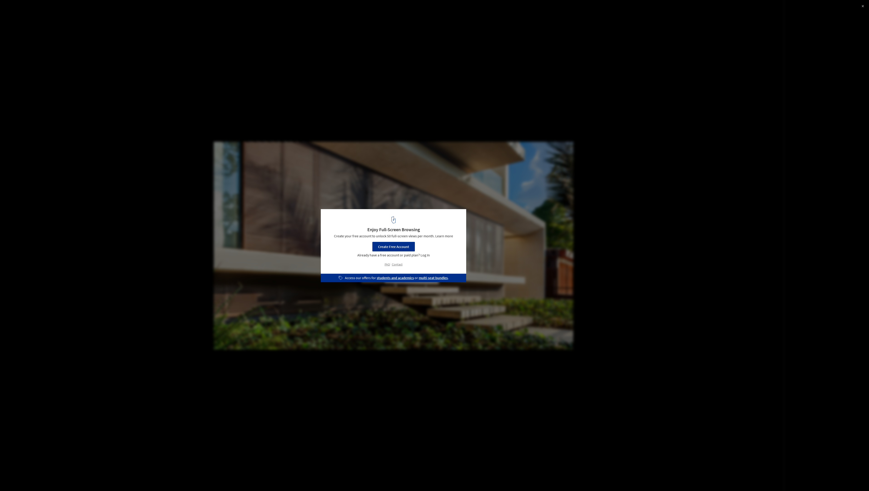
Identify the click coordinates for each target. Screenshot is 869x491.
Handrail (52, 479)
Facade (32, 479)
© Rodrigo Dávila (17, 15)
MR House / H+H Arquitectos (36, 8)
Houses (13, 479)
